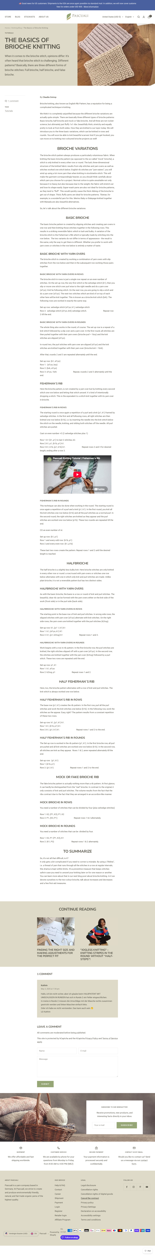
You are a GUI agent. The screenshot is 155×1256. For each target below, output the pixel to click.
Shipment (59, 1198)
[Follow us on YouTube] (146, 1187)
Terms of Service (110, 1038)
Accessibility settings (91, 1215)
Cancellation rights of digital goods (97, 1194)
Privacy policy (87, 1202)
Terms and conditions (91, 1219)
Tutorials (9, 33)
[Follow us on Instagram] (133, 1187)
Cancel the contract (90, 1198)
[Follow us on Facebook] (127, 1187)
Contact (58, 1189)
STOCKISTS (29, 17)
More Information (91, 7)
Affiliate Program (62, 1219)
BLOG (17, 17)
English (128, 17)
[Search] (139, 17)
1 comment (13, 101)
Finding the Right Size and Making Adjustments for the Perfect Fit (56, 953)
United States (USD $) (111, 17)
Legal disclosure (88, 1185)
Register (58, 1211)
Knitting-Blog (17, 28)
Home (7, 28)
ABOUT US (43, 17)
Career (58, 1194)
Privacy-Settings (88, 1207)
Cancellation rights (89, 1189)
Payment (59, 1202)
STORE (8, 17)
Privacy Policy (91, 1038)
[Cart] (149, 17)
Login (57, 1207)
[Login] (144, 17)
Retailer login (61, 1215)
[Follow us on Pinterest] (140, 1187)
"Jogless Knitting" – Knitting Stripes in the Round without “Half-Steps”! (96, 954)
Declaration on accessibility (93, 1211)
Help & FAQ (60, 1185)
